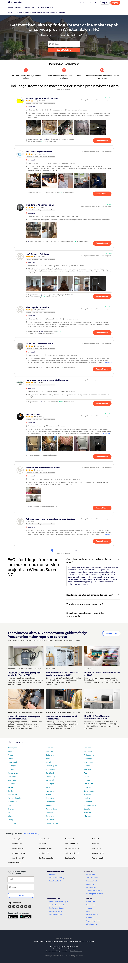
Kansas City (50, 777)
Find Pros (52, 874)
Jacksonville (12, 802)
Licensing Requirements (94, 894)
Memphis (87, 766)
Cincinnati (50, 812)
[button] (33, 127)
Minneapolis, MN (45, 848)
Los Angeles (13, 766)
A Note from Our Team (94, 890)
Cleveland (50, 816)
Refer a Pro (90, 884)
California (58, 947)
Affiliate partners (92, 924)
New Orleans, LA (72, 848)
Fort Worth (88, 784)
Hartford (11, 791)
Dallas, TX (95, 839)
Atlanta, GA (17, 839)
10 (76, 550)
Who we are (90, 905)
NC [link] (15, 12)
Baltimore (50, 755)
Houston (87, 787)
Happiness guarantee (93, 921)
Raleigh (49, 805)
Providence (88, 762)
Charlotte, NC (44, 839)
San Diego (12, 777)
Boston (49, 759)
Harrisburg (88, 751)
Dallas (86, 777)
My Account (90, 874)
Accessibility (74, 947)
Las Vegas (50, 784)
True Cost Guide (92, 878)
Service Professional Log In (58, 902)
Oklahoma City (52, 823)
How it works (90, 902)
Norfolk (87, 798)
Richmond (88, 802)
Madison (87, 812)
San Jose (11, 784)
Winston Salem (52, 809)
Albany (48, 787)
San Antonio (89, 791)
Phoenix (11, 751)
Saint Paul (50, 773)
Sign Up (115, 3)
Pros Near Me (91, 887)
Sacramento (13, 773)
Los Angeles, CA (71, 844)
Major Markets (15, 742)
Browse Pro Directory (56, 878)
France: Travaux (38, 941)
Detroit (49, 762)
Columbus (50, 820)
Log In (104, 3)
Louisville (49, 748)
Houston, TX (44, 844)
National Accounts (55, 914)
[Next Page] (81, 550)
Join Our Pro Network (56, 905)
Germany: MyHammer (51, 941)
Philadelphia (89, 755)
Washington (12, 795)
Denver (11, 787)
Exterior (18, 7)
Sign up (21, 895)
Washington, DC (98, 858)
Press (88, 911)
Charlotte (50, 798)
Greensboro (51, 802)
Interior (10, 7)
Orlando (11, 809)
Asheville (49, 795)
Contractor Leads (55, 911)
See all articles (111, 633)
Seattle (87, 809)
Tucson (10, 755)
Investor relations (92, 914)
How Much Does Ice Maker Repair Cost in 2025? (62, 717)
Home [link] (10, 12)
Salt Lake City (89, 795)
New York (50, 791)
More (37, 7)
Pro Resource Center (56, 908)
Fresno (10, 759)
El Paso (87, 780)
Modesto (11, 769)
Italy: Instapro (64, 941)
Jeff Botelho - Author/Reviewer (20, 669)
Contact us (90, 918)
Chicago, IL (69, 839)
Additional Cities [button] (13, 862)
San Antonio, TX (98, 853)
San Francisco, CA (46, 858)
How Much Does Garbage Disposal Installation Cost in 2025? (24, 674)
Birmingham (13, 748)
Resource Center (92, 881)
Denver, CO (17, 844)
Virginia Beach (90, 805)
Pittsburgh (88, 759)
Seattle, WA (70, 858)
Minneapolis (50, 769)
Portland (87, 748)
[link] (64, 100)
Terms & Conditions (76, 951)
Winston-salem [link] (24, 12)
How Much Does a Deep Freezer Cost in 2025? (102, 673)
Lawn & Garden (28, 7)
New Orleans (51, 751)
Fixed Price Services (56, 881)
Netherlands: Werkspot (77, 941)
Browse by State (30, 834)
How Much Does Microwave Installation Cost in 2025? (97, 717)
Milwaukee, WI (18, 848)
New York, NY (97, 848)
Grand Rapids (51, 766)
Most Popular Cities (14, 834)
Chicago (11, 820)
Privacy (52, 947)
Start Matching (64, 50)
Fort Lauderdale (14, 798)
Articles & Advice (47, 7)
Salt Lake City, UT (72, 853)
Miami (10, 805)
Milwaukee (88, 816)
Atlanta (11, 816)
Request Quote (102, 141)
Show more (108, 362)
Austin (86, 773)
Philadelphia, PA (18, 853)
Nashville (87, 769)
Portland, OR (44, 853)
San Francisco (13, 780)
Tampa (10, 812)
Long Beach (12, 762)
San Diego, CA (18, 858)
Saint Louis (50, 780)
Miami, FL (95, 844)
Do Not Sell (65, 947)
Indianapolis (12, 823)
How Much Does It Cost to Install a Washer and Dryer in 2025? (62, 673)
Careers (89, 908)
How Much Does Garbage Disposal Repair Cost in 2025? (24, 717)
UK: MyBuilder (90, 941)
